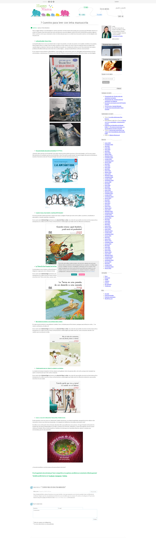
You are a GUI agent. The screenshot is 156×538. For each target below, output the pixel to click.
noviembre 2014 (109, 242)
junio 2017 (107, 201)
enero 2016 (108, 229)
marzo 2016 (108, 226)
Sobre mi (121, 16)
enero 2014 (108, 253)
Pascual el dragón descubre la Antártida (46, 150)
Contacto (117, 2)
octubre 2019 (108, 159)
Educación (107, 277)
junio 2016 (107, 221)
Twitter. (64, 476)
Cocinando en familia (117, 36)
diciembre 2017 (109, 191)
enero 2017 (108, 209)
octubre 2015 (108, 232)
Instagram (58, 476)
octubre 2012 (108, 265)
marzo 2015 (108, 239)
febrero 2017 (108, 208)
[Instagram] (51, 2)
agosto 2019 (108, 162)
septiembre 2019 (109, 160)
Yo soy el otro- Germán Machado (113, 106)
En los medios (104, 8)
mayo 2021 (107, 149)
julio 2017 (107, 200)
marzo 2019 (108, 170)
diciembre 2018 (109, 175)
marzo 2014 (108, 250)
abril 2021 (107, 151)
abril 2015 (107, 237)
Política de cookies (90, 271)
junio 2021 (107, 147)
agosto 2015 (108, 235)
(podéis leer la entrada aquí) (80, 30)
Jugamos (99, 14)
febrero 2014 (108, 252)
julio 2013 (107, 263)
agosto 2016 (108, 218)
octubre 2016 (108, 214)
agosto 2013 (108, 261)
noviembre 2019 (109, 157)
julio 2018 (107, 183)
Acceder (107, 293)
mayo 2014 (107, 248)
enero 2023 (108, 143)
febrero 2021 (108, 154)
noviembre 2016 (109, 213)
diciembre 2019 (109, 156)
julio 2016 (107, 219)
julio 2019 (107, 164)
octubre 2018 (108, 178)
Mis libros (82, 14)
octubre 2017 (108, 195)
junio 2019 (107, 165)
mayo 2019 (107, 167)
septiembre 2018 (109, 180)
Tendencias (108, 286)
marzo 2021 (108, 152)
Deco (106, 276)
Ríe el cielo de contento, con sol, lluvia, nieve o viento (49, 321)
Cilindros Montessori (114, 135)
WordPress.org (109, 298)
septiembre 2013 (109, 260)
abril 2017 (107, 204)
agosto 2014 (108, 244)
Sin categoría (108, 284)
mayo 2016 (107, 222)
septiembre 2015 (109, 234)
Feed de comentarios (110, 297)
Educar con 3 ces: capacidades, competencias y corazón (115, 122)
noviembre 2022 (109, 144)
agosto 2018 (108, 182)
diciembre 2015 (109, 231)
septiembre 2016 (109, 216)
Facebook (52, 476)
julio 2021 (107, 146)
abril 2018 (107, 187)
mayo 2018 (107, 185)
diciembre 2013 (109, 255)
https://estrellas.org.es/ (61, 497)
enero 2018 (108, 190)
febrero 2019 (108, 172)
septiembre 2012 (109, 266)
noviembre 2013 (109, 257)
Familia (106, 279)
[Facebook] (49, 2)
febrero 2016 (108, 227)
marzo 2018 (108, 188)
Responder (93, 491)
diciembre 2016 (109, 211)
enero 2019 (108, 174)
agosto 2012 (108, 268)
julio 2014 (107, 245)
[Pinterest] (53, 2)
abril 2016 (107, 224)
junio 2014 (107, 247)
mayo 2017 (107, 203)
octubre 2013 (108, 258)
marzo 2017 (108, 206)
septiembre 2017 (109, 196)
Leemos (86, 7)
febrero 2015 (108, 240)
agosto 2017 (108, 198)
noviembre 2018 (109, 177)
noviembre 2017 (109, 193)
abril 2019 (107, 169)
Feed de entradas (109, 295)
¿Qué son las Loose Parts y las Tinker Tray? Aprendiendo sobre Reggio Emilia (115, 131)
